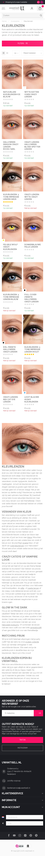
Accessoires (15, 21)
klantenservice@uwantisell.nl (18, 788)
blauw (29, 537)
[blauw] (24, 392)
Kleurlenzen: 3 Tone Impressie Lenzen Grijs (11, 196)
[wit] (24, 87)
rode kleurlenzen (17, 546)
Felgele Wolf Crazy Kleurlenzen (10, 246)
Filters (21, 43)
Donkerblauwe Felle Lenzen (32, 245)
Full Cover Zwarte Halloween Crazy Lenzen (31, 298)
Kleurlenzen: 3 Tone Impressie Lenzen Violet (32, 349)
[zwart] (24, 290)
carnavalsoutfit (36, 628)
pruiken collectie (32, 642)
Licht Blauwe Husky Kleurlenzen (31, 399)
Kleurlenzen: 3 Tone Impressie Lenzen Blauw (11, 296)
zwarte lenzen (33, 588)
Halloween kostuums (10, 625)
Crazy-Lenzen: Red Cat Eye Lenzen (10, 399)
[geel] (3, 240)
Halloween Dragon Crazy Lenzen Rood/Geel (10, 145)
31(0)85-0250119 (13, 781)
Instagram (23, 748)
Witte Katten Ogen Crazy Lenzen (31, 94)
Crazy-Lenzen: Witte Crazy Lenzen (31, 196)
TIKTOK (22, 740)
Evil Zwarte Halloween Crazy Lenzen (10, 349)
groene (25, 543)
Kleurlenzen (28, 21)
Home (4, 21)
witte (22, 588)
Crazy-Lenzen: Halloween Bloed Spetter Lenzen (32, 145)
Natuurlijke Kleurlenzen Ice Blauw (11, 94)
